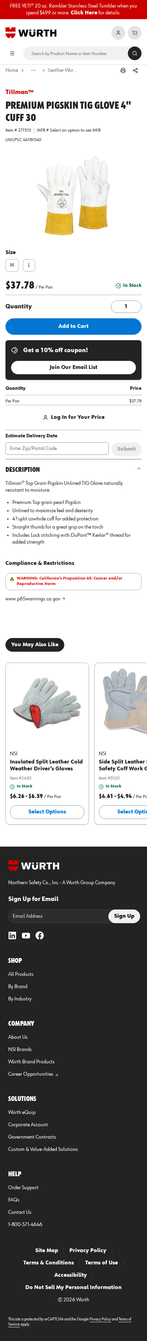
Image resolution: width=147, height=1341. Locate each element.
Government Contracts (32, 1137)
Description (22, 469)
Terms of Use (101, 1263)
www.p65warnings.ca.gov (32, 599)
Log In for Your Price (78, 417)
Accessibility (70, 1275)
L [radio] (29, 265)
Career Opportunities (30, 1074)
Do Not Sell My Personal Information (73, 1287)
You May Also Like (34, 645)
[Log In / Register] (118, 33)
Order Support (23, 1188)
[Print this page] (123, 70)
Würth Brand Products (31, 1062)
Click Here (84, 13)
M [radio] (12, 265)
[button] (73, 196)
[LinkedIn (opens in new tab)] (12, 935)
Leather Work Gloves (63, 70)
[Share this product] (135, 70)
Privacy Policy (87, 1250)
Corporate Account (28, 1125)
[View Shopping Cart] (135, 33)
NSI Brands (20, 1049)
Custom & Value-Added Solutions (43, 1149)
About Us (18, 1037)
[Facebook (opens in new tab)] (40, 935)
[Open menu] (12, 53)
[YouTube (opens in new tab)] (26, 935)
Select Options (47, 812)
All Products (21, 974)
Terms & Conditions (48, 1263)
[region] (73, 9)
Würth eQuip (22, 1112)
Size (10, 252)
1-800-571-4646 (25, 1224)
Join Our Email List (73, 367)
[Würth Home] (30, 33)
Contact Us (19, 1212)
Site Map (46, 1250)
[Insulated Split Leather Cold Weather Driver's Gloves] (47, 702)
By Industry (19, 999)
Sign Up (124, 916)
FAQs (13, 1200)
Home (11, 70)
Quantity (18, 307)
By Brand (17, 987)
